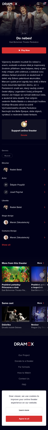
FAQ (24, 384)
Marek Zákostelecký (19, 222)
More (39, 263)
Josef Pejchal (14, 192)
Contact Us (24, 378)
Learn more (24, 410)
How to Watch (24, 372)
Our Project (24, 355)
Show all (6, 244)
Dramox (9, 3)
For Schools (24, 366)
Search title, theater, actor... (17, 3)
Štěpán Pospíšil (15, 184)
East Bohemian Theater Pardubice (24, 42)
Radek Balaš (16, 169)
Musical (7, 155)
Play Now (25, 50)
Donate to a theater (24, 361)
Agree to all (24, 418)
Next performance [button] (42, 280)
